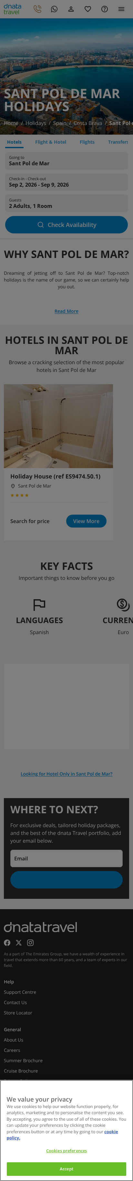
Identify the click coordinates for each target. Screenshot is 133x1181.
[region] (66, 1130)
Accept (66, 1169)
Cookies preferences (66, 1151)
